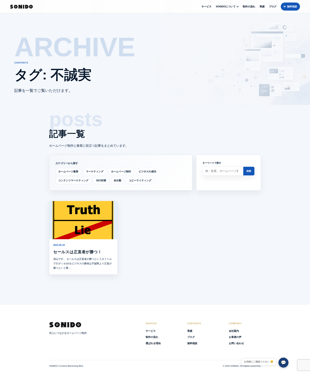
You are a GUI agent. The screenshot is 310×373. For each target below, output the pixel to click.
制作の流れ (249, 6)
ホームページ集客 (68, 171)
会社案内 (234, 330)
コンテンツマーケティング (73, 180)
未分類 (117, 180)
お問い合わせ (236, 343)
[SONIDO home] (21, 6)
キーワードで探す (212, 163)
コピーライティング (140, 180)
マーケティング (95, 171)
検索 (248, 171)
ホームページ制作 (121, 171)
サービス (206, 6)
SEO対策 (101, 180)
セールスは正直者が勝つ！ (77, 252)
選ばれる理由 (153, 343)
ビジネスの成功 (147, 171)
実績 (262, 6)
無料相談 (292, 6)
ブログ (272, 6)
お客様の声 (235, 337)
